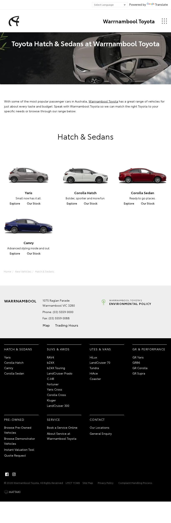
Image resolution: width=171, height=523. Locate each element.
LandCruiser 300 (58, 405)
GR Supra (138, 373)
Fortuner (53, 384)
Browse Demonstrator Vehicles (19, 441)
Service (53, 419)
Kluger (51, 400)
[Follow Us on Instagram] (14, 474)
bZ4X (50, 362)
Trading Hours (66, 325)
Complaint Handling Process (135, 482)
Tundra (94, 368)
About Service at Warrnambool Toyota (61, 436)
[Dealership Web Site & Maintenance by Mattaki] (12, 492)
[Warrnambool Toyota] (13, 21)
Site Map (88, 482)
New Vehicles (23, 271)
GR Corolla (139, 368)
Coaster (95, 379)
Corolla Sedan (14, 373)
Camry (8, 368)
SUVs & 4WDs (58, 349)
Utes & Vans (100, 349)
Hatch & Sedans (44, 271)
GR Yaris (138, 357)
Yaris (7, 357)
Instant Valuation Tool (19, 449)
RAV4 (50, 357)
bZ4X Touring (56, 368)
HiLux (93, 357)
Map (46, 325)
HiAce (94, 373)
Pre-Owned (14, 419)
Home (7, 271)
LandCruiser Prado (59, 373)
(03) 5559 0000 (63, 312)
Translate (161, 4)
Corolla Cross (56, 395)
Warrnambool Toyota (129, 21)
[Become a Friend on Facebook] (7, 474)
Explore (15, 203)
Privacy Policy (105, 482)
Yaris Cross (54, 389)
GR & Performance (148, 349)
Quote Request (15, 455)
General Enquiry (101, 433)
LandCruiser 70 (100, 362)
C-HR (50, 379)
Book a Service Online (62, 427)
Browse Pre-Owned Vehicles (17, 429)
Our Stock (33, 203)
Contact (97, 419)
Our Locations (99, 427)
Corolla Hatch (14, 362)
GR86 (136, 362)
